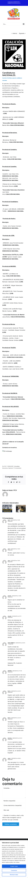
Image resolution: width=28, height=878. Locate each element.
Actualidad (16, 466)
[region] (14, 859)
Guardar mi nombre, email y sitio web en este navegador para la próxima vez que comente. (13, 817)
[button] (3, 508)
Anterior (15, 33)
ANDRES (10, 670)
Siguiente (21, 33)
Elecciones (5, 468)
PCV (5, 466)
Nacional (10, 468)
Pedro (9, 691)
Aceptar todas (14, 866)
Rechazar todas (14, 874)
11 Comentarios (17, 468)
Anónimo (10, 738)
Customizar (14, 870)
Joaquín (9, 616)
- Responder (10, 644)
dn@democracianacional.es (14, 3)
